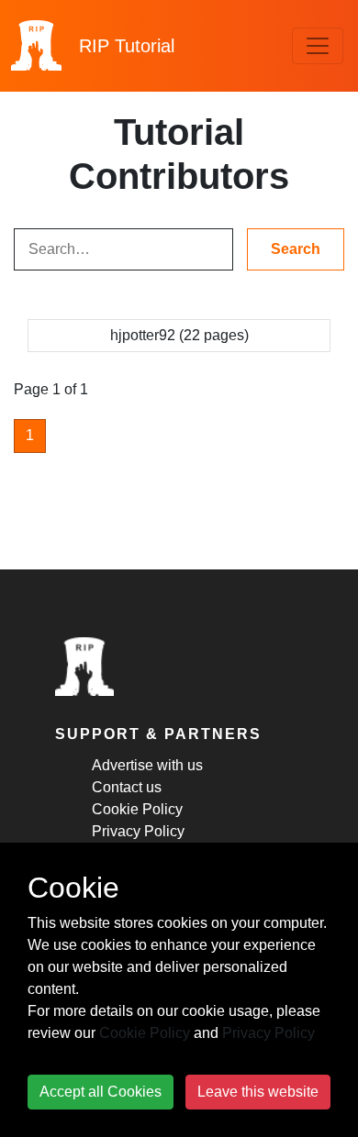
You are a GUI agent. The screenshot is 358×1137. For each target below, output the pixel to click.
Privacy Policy (138, 831)
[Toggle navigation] (317, 46)
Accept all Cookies (100, 1091)
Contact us (127, 787)
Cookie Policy (137, 809)
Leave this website (258, 1091)
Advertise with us (147, 765)
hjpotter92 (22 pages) (179, 335)
